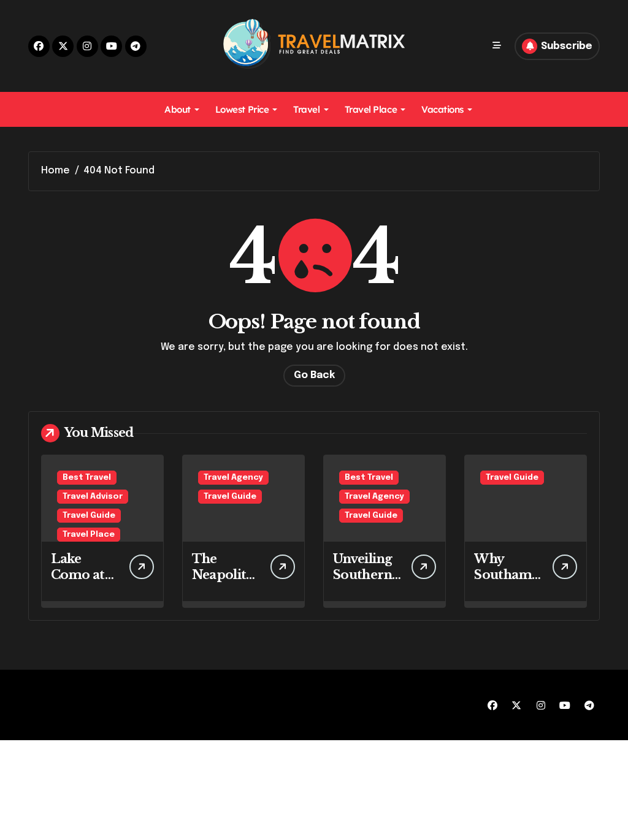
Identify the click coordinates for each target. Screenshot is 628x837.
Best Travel (87, 478)
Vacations (442, 109)
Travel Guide (89, 516)
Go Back (314, 375)
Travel (306, 109)
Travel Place (371, 109)
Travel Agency (233, 478)
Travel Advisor (93, 497)
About (177, 109)
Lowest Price (242, 109)
